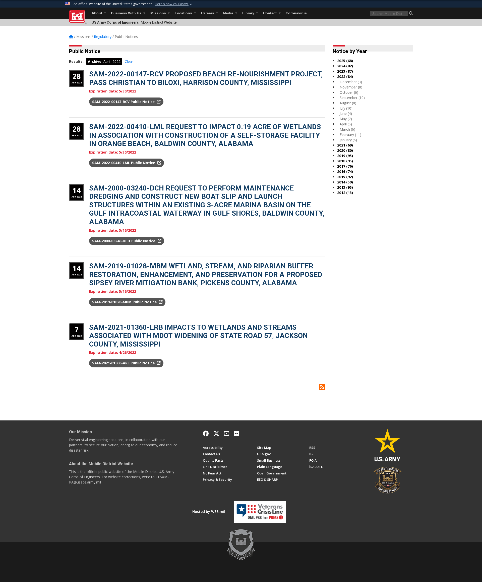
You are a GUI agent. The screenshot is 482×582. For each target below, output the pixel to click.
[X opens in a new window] (216, 433)
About (97, 13)
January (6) (348, 139)
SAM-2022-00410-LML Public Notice (124, 162)
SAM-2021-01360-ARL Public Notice (124, 363)
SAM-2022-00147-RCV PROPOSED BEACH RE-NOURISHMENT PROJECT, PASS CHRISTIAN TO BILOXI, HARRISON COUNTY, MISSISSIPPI (206, 78)
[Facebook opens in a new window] (206, 433)
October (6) (349, 92)
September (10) (352, 97)
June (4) (346, 113)
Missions (158, 13)
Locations (184, 13)
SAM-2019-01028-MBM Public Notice (125, 302)
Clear (129, 61)
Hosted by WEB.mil (208, 511)
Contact (270, 13)
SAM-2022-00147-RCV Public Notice (124, 101)
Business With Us (126, 13)
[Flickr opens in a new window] (236, 433)
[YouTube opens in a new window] (226, 433)
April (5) (346, 124)
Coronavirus (296, 13)
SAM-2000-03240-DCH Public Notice (124, 240)
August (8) (348, 103)
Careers (208, 13)
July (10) (346, 108)
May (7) (346, 118)
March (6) (347, 129)
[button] (174, 4)
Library (248, 13)
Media (228, 13)
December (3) (351, 81)
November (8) (351, 87)
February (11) (350, 134)
